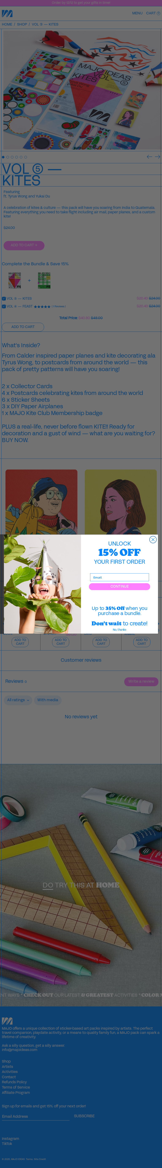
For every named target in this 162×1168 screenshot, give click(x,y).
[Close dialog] (153, 539)
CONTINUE (119, 586)
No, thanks (119, 630)
